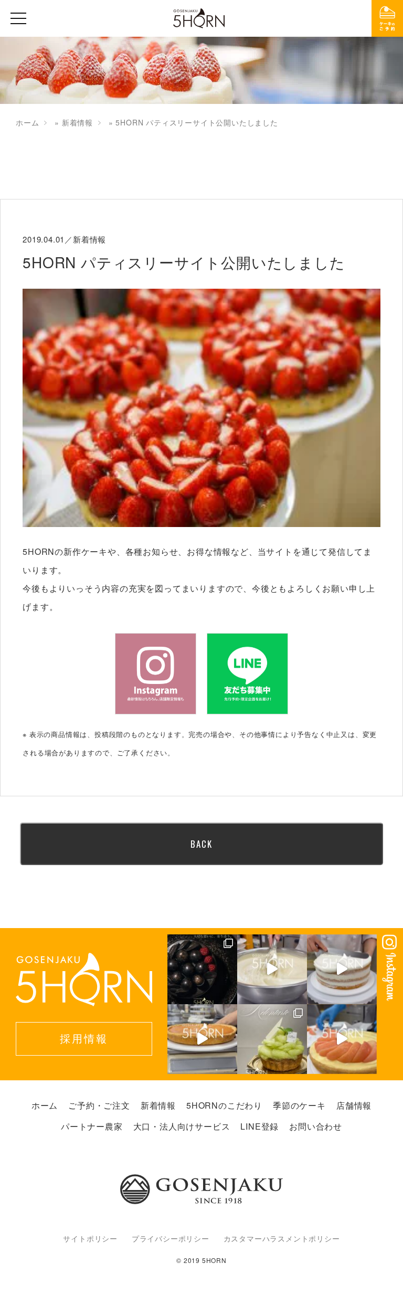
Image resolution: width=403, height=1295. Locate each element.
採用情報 (84, 1038)
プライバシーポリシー (170, 1238)
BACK (201, 843)
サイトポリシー (90, 1238)
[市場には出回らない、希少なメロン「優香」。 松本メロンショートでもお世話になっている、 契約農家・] (272, 1039)
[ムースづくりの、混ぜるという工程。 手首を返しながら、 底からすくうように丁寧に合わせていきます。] (272, 969)
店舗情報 (354, 1105)
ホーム (27, 122)
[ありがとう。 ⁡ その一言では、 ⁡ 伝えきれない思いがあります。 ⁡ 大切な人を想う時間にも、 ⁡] (202, 969)
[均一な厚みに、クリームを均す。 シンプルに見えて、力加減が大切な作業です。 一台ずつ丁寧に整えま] (202, 1039)
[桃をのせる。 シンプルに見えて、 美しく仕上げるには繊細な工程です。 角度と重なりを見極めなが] (342, 1039)
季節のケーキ (299, 1105)
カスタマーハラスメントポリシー (282, 1238)
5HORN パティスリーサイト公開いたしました (184, 261)
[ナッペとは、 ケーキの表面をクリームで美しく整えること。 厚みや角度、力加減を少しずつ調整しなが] (342, 969)
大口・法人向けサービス (181, 1126)
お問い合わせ (315, 1126)
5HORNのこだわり (224, 1105)
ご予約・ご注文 (99, 1105)
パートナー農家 (92, 1126)
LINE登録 (259, 1126)
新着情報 (77, 122)
